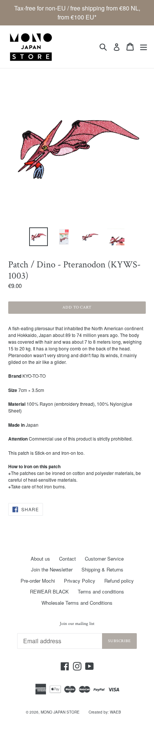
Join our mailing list (77, 623)
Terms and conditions (101, 591)
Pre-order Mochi (38, 580)
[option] (38, 237)
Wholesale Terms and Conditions (77, 602)
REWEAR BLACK (49, 591)
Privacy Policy (79, 580)
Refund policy (119, 580)
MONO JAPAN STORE (60, 712)
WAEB (115, 712)
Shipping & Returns (102, 569)
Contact (67, 558)
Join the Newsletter (52, 569)
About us (40, 558)
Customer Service (104, 558)
